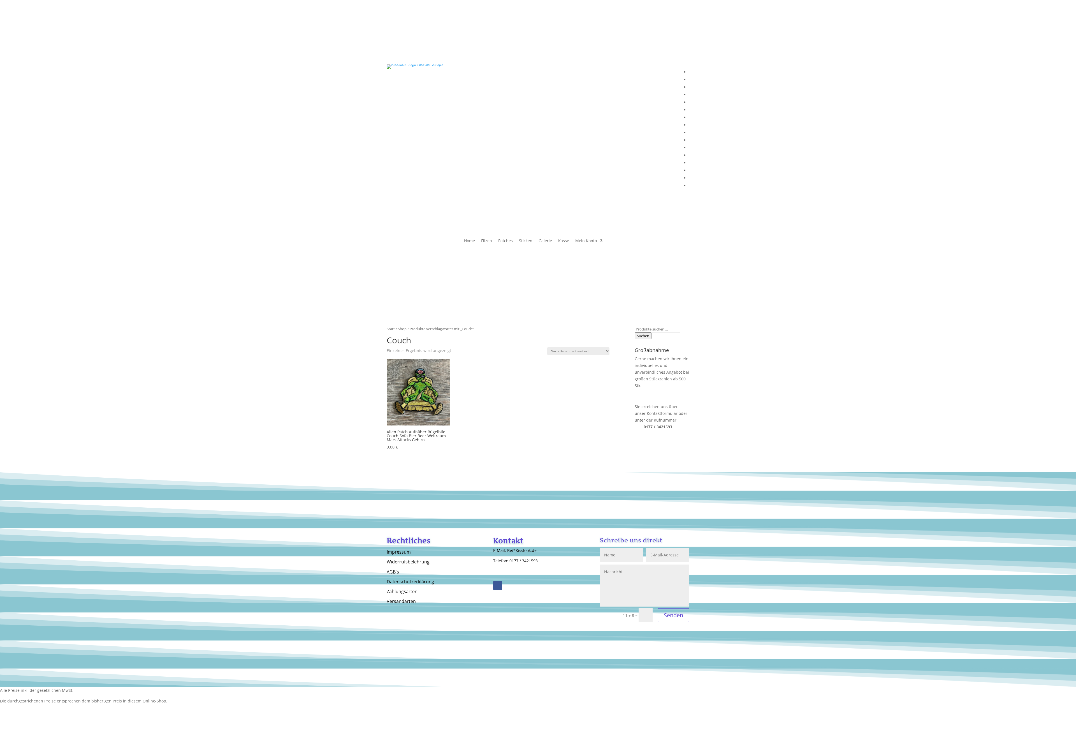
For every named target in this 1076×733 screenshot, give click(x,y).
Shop (402, 328)
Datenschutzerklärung (410, 582)
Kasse (563, 241)
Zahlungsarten (402, 592)
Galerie (545, 241)
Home (469, 241)
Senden (673, 615)
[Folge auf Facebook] (497, 585)
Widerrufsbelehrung (408, 562)
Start (391, 328)
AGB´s (393, 572)
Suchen (643, 335)
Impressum (399, 552)
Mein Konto (586, 241)
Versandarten (401, 601)
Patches (505, 241)
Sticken (525, 241)
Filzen (486, 241)
